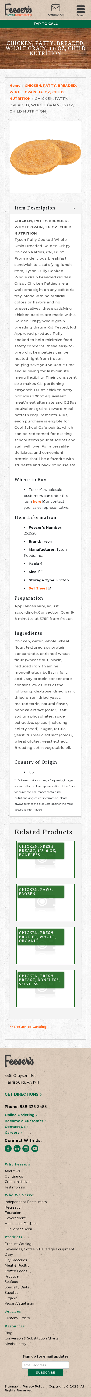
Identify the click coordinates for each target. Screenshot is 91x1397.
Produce (12, 1276)
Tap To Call (45, 23)
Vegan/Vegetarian (19, 1303)
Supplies (11, 1292)
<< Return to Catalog (28, 1027)
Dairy (9, 1254)
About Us (12, 1171)
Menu (80, 14)
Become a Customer (24, 1121)
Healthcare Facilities (21, 1224)
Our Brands (14, 1176)
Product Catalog (18, 1244)
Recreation (14, 1207)
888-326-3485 (33, 1106)
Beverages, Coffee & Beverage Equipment (39, 1249)
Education (13, 1213)
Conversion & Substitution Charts (31, 1338)
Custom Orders (17, 1318)
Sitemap (11, 1386)
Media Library (15, 1344)
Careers (13, 1132)
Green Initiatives (18, 1182)
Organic (11, 1298)
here (37, 501)
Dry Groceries (16, 1260)
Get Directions (22, 1094)
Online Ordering (20, 1115)
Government (15, 1218)
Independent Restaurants (26, 1202)
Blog (8, 1333)
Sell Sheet (38, 588)
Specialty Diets (17, 1287)
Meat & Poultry (17, 1265)
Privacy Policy (33, 1386)
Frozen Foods (16, 1271)
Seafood (11, 1282)
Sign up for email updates (45, 1356)
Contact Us (56, 14)
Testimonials (15, 1187)
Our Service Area (18, 1229)
